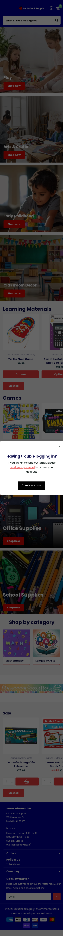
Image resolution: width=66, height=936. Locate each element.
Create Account (32, 485)
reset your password (22, 467)
